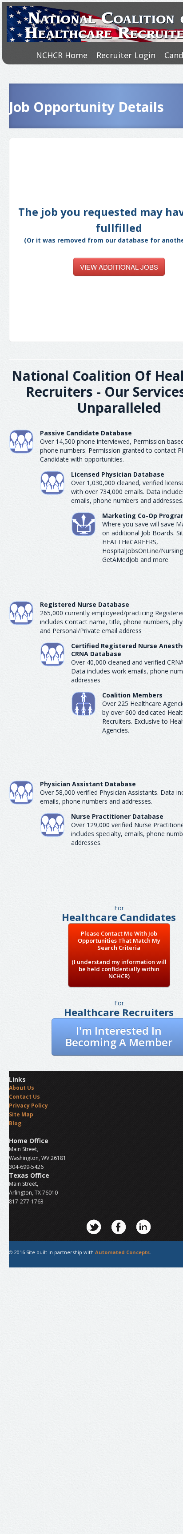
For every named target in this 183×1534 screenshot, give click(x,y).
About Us (21, 1088)
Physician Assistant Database (88, 784)
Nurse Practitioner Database (117, 816)
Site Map (21, 1114)
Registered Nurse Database (84, 604)
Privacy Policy (28, 1105)
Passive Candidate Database (86, 433)
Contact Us (24, 1096)
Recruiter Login (125, 55)
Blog (15, 1123)
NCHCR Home (62, 55)
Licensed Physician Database (117, 474)
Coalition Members (132, 695)
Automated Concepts (122, 1252)
